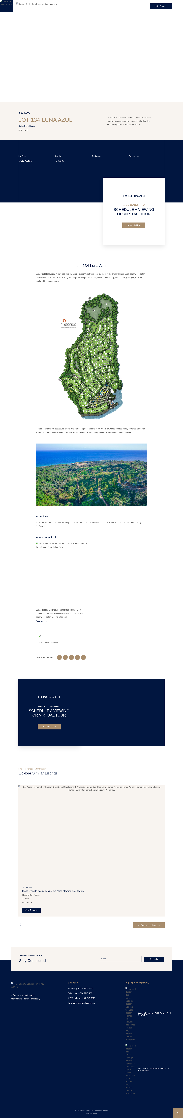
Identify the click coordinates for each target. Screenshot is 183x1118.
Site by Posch (91, 1114)
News (137, 6)
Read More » (41, 621)
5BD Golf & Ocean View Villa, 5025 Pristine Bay (153, 1070)
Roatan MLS (121, 6)
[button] (38, 475)
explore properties (137, 983)
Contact (73, 983)
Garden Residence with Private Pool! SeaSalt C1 (154, 1014)
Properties (102, 6)
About (86, 6)
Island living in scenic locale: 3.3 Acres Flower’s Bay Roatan (53, 891)
